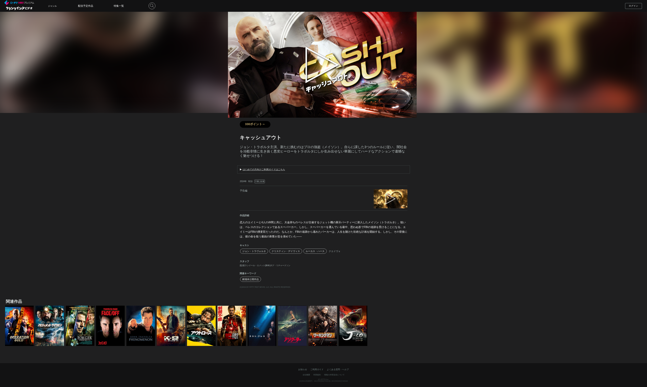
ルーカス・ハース (315, 251)
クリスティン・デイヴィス (286, 251)
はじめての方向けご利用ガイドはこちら (264, 169)
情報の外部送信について (334, 375)
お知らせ (302, 369)
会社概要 (306, 375)
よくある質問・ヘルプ (338, 369)
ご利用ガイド (317, 369)
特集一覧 (119, 5)
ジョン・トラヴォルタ (254, 251)
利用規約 (317, 375)
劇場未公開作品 (250, 279)
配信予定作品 (85, 5)
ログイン (633, 6)
